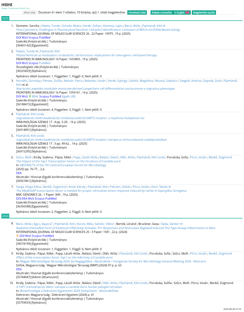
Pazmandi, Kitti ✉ (153, 26)
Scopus (34, 37)
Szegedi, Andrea (190, 81)
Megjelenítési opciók (204, 12)
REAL (35, 96)
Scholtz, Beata (71, 26)
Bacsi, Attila (132, 26)
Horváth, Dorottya (28, 81)
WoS (25, 37)
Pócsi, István (198, 157)
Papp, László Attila (85, 157)
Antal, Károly (77, 187)
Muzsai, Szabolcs (166, 81)
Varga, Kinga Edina (28, 187)
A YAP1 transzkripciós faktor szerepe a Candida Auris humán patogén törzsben (69, 287)
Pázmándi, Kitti (98, 187)
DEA (19, 173)
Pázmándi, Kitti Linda (30, 114)
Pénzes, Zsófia (52, 81)
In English (179, 12)
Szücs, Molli (23, 157)
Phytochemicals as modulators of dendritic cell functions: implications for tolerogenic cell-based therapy (86, 55)
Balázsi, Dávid (109, 157)
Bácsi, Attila (23, 224)
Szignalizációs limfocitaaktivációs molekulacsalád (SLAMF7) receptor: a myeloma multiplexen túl (80, 118)
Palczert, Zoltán (120, 187)
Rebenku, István (95, 81)
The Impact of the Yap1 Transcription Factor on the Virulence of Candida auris (68, 161)
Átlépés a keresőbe (162, 12)
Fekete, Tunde (50, 26)
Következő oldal (137, 12)
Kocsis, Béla (85, 224)
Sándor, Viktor (104, 224)
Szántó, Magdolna (141, 81)
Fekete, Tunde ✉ (27, 51)
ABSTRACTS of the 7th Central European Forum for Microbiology (63, 165)
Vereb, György (117, 81)
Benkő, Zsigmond (220, 157)
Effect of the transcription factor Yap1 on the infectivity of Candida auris (64, 257)
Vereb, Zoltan (92, 26)
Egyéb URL (69, 96)
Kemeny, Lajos (113, 26)
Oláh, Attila (127, 157)
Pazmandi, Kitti (50, 51)
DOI (19, 37)
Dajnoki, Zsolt (212, 81)
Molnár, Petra (73, 81)
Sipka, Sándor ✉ (171, 224)
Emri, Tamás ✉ (161, 187)
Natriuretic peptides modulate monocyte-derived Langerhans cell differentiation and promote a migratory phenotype (95, 88)
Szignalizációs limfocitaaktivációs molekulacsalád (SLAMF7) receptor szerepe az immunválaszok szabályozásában (91, 140)
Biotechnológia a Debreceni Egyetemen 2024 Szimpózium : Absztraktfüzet (69, 291)
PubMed (44, 37)
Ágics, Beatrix (43, 224)
